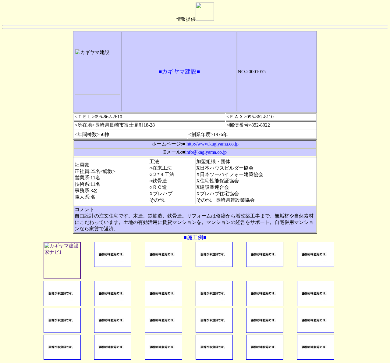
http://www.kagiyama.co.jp (212, 143)
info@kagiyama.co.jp (206, 152)
